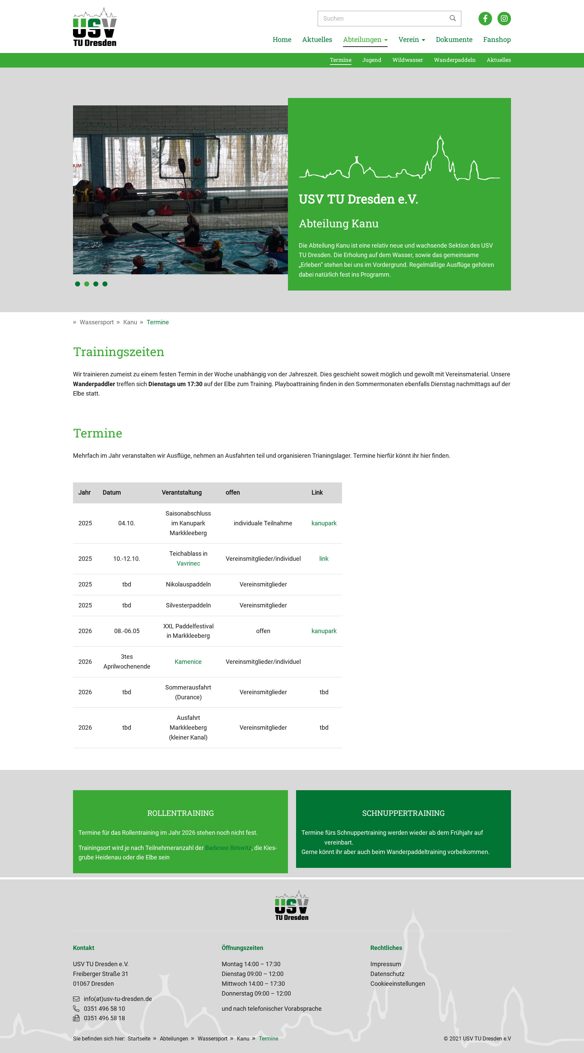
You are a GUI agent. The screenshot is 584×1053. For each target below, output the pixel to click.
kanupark (324, 523)
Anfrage (312, 842)
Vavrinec (188, 563)
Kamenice (188, 661)
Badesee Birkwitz (228, 848)
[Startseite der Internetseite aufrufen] (95, 26)
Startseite (139, 1038)
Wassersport (97, 322)
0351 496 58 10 (104, 1008)
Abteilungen (174, 1038)
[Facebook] (485, 18)
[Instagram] (504, 18)
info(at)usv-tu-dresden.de (118, 999)
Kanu (130, 322)
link (323, 558)
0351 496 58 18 (104, 1018)
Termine (158, 322)
